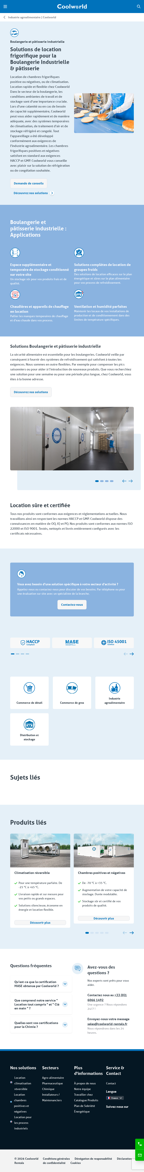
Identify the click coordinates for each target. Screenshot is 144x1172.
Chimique (48, 1089)
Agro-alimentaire (53, 1077)
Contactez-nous (72, 604)
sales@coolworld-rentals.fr (107, 1024)
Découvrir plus (40, 922)
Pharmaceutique (52, 1083)
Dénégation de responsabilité (93, 1158)
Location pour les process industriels (23, 1122)
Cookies (75, 1163)
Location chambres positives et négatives (21, 1103)
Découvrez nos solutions (31, 193)
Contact (111, 1083)
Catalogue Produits (86, 1100)
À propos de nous (85, 1083)
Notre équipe (82, 1089)
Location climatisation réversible (22, 1083)
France (115, 1098)
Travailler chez (83, 1094)
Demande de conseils (29, 183)
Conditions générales (56, 1158)
